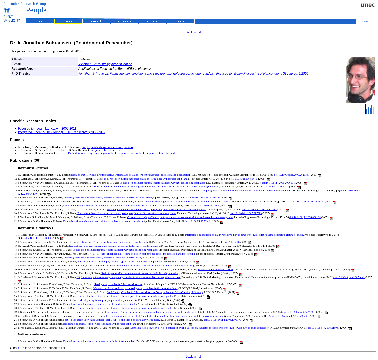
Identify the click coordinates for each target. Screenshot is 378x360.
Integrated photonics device (106, 150)
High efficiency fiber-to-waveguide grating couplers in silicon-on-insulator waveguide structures (128, 277)
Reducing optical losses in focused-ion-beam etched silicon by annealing (156, 265)
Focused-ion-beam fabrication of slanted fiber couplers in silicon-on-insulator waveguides (125, 296)
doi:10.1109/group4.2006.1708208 (289, 315)
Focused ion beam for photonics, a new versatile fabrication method (99, 304)
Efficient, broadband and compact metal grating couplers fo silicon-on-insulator (135, 288)
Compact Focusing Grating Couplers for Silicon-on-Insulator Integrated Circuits (187, 201)
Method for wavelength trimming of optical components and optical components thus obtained (121, 153)
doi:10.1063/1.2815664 (207, 205)
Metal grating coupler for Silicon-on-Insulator (118, 284)
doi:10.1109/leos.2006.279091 (299, 311)
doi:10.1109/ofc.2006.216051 (323, 327)
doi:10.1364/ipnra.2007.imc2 (349, 277)
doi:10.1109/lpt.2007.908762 (308, 201)
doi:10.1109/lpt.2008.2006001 (278, 182)
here (21, 348)
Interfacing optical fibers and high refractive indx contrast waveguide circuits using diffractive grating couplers (244, 234)
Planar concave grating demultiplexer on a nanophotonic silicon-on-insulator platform (150, 311)
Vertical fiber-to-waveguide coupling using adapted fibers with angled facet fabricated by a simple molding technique (156, 186)
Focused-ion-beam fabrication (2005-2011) (47, 128)
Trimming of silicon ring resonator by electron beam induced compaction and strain (107, 197)
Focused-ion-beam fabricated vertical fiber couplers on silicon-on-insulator (103, 221)
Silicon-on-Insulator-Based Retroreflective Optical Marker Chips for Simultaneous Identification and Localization (130, 174)
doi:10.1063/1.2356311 (198, 221)
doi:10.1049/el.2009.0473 (243, 178)
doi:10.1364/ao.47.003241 (274, 186)
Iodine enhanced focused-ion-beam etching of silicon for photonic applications (105, 205)
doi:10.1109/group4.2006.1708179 (222, 319)
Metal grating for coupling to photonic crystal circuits (108, 300)
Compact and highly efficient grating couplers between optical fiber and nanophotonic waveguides (180, 217)
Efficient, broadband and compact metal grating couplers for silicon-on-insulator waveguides (156, 209)
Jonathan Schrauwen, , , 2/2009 (193, 73)
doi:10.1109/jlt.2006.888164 (305, 217)
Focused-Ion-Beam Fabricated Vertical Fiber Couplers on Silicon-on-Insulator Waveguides (111, 319)
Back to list (193, 32)
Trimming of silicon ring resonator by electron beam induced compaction (102, 257)
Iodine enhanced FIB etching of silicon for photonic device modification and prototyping (147, 253)
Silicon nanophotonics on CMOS (215, 269)
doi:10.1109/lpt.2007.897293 (246, 213)
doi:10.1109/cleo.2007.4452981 (259, 209)
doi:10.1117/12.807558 (226, 241)
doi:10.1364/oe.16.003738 (206, 197)
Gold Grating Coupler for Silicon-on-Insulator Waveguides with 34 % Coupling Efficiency (155, 292)
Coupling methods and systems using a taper (107, 147)
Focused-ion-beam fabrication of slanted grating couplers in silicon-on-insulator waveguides (126, 213)
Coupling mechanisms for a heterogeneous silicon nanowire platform (238, 190)
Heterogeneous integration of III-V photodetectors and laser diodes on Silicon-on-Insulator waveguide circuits (164, 315)
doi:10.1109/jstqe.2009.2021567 (291, 174)
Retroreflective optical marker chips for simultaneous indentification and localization (114, 245)
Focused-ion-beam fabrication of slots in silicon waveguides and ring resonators (162, 182)
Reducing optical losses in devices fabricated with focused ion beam (99, 323)
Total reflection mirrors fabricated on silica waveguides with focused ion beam (145, 178)
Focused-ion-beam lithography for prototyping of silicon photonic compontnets (119, 261)
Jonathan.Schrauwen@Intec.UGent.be (105, 64)
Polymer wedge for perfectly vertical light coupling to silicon (112, 241)
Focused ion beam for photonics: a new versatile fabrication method (99, 341)
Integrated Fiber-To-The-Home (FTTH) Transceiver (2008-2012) (62, 132)
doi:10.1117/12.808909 (38, 237)
